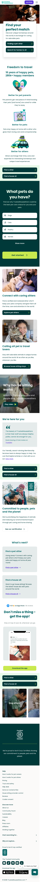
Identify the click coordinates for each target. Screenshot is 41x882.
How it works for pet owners (11, 774)
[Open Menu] (37, 2)
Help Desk (9, 459)
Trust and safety (8, 784)
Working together (8, 830)
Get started (18, 255)
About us (5, 808)
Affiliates (5, 827)
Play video (9, 404)
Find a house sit (12, 594)
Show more (19, 243)
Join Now (29, 2)
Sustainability (7, 814)
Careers (5, 817)
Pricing (4, 780)
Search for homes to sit (17, 50)
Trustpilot (9, 443)
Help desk (5, 787)
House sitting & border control (12, 793)
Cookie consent (7, 799)
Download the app (19, 668)
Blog (3, 820)
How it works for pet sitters (11, 777)
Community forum (9, 811)
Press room (6, 823)
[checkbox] (19, 215)
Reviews (5, 796)
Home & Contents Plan (10, 790)
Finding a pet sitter (15, 44)
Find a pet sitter (12, 567)
